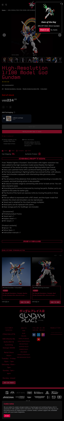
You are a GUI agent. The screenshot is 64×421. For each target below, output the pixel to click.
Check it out (44, 30)
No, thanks (54, 30)
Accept (7, 416)
